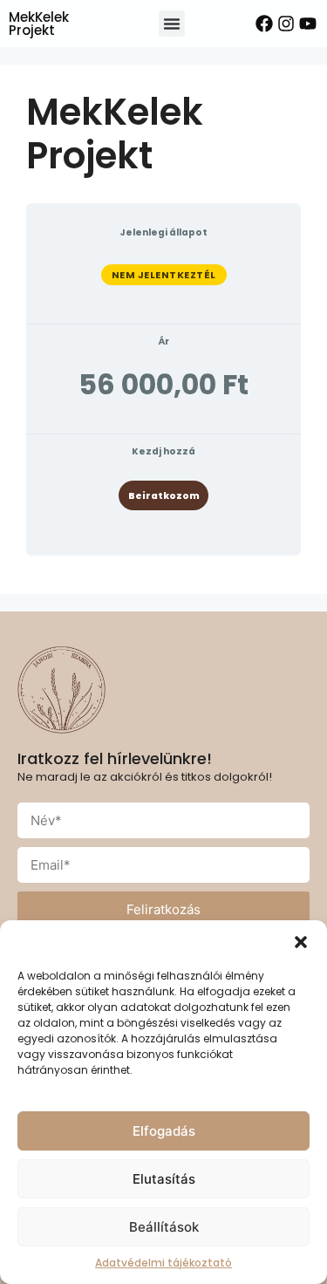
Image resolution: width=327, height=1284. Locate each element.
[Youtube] (308, 23)
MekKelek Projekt (39, 23)
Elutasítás (164, 1179)
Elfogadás (164, 1131)
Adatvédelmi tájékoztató (163, 1262)
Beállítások (164, 1227)
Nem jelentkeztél (164, 275)
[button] (301, 942)
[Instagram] (286, 23)
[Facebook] (264, 23)
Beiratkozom (164, 495)
